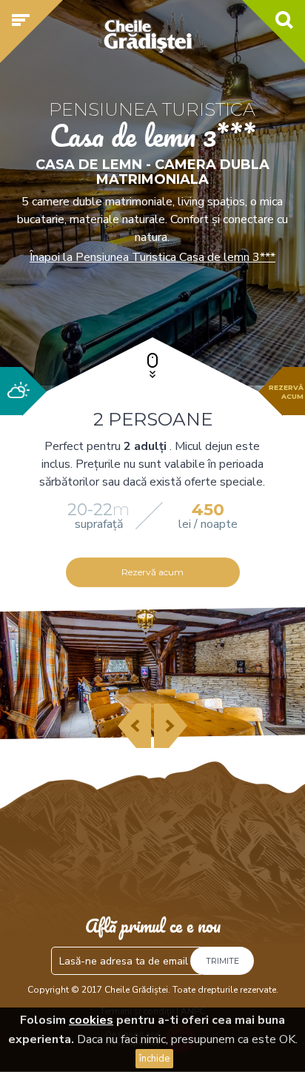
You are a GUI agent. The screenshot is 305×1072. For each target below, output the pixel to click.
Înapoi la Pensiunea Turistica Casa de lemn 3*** (152, 257)
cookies (91, 1020)
